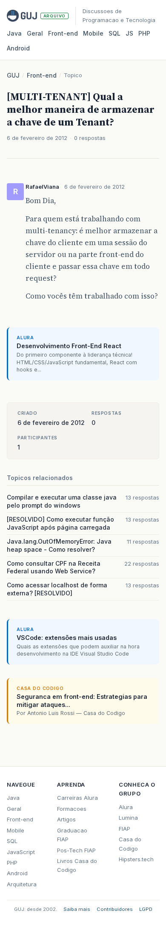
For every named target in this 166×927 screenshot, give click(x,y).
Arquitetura (22, 884)
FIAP (124, 828)
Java (14, 33)
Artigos (66, 819)
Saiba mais (76, 909)
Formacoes (71, 808)
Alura (126, 807)
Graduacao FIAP (72, 835)
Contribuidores (115, 909)
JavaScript (21, 852)
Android (18, 48)
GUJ (13, 75)
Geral (35, 33)
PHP (144, 33)
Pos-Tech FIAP (76, 850)
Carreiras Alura (77, 797)
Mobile (93, 33)
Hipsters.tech (136, 859)
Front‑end (63, 33)
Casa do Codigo (130, 844)
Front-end (42, 75)
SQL (114, 33)
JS (129, 33)
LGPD (145, 909)
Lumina (128, 817)
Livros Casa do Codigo (77, 865)
